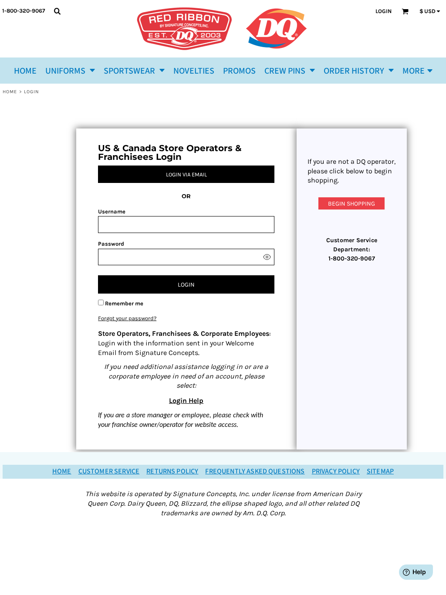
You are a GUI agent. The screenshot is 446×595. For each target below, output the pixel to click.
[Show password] (267, 257)
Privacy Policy (336, 471)
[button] (70, 70)
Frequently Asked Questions (254, 471)
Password (111, 243)
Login (383, 11)
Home (10, 92)
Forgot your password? (127, 318)
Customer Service (109, 471)
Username (111, 211)
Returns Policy (172, 471)
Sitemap (380, 471)
